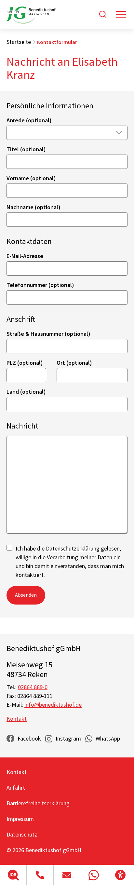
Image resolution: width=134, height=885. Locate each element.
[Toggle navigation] (120, 14)
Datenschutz (22, 834)
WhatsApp (108, 738)
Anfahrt (16, 787)
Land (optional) (26, 391)
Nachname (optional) (33, 207)
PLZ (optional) (25, 362)
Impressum (20, 819)
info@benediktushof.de (53, 704)
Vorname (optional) (31, 178)
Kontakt (17, 718)
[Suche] (102, 14)
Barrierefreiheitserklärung (38, 803)
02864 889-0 (32, 687)
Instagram (68, 738)
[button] (13, 875)
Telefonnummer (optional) (40, 285)
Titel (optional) (26, 149)
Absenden (26, 595)
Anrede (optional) (29, 120)
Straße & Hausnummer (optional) (48, 333)
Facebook (29, 738)
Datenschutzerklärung (73, 548)
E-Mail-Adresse (25, 256)
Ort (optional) (74, 362)
